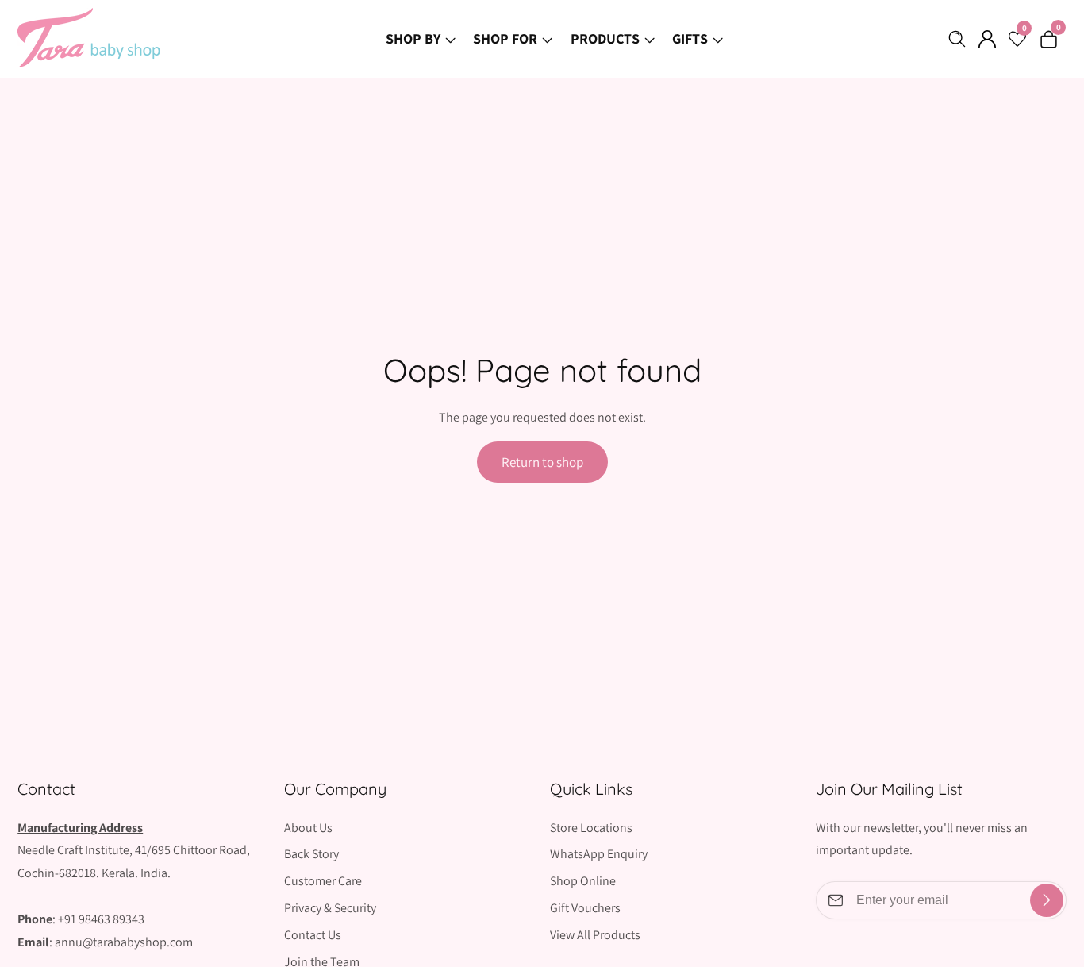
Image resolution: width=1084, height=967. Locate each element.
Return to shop (542, 462)
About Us (308, 827)
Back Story (311, 854)
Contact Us (312, 935)
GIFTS (690, 38)
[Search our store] (960, 39)
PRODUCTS (605, 38)
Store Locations (591, 827)
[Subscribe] (1046, 900)
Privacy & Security (330, 908)
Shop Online (583, 881)
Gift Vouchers (585, 908)
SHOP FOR (505, 38)
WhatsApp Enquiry (599, 854)
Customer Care (323, 881)
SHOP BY (413, 38)
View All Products (595, 935)
